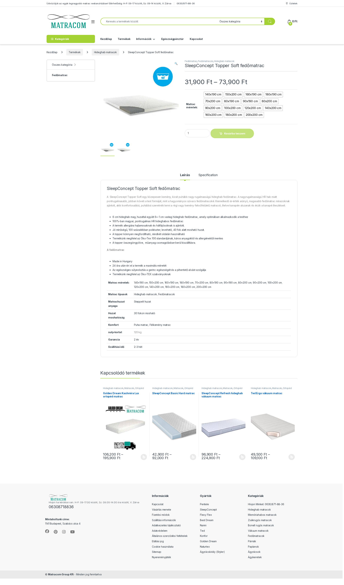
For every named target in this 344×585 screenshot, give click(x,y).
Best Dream (206, 520)
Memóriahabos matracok (262, 514)
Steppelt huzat (142, 301)
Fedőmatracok (205, 61)
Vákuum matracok (258, 530)
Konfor (204, 535)
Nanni (203, 525)
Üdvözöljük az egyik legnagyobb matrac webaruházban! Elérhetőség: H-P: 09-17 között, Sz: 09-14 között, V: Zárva (109, 3)
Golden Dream (208, 541)
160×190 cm (171, 282)
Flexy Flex (206, 514)
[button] (176, 63)
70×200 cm (201, 282)
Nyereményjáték (161, 557)
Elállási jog (158, 541)
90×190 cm (230, 282)
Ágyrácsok (254, 551)
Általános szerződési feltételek (170, 535)
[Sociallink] (47, 531)
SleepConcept (208, 509)
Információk (143, 38)
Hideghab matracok (105, 52)
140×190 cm (141, 282)
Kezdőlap (106, 38)
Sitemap (156, 551)
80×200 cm (245, 282)
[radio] (213, 94)
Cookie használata (162, 546)
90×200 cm (259, 282)
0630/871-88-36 (186, 3)
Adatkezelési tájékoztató (166, 525)
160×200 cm (172, 286)
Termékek (124, 38)
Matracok (129, 388)
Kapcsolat (196, 38)
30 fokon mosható (144, 313)
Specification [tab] (208, 175)
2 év (136, 339)
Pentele (204, 504)
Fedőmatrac (191, 61)
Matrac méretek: (192, 106)
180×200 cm (188, 286)
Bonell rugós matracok (261, 525)
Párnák (252, 541)
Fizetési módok (161, 514)
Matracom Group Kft (61, 574)
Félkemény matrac (160, 324)
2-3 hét (138, 346)
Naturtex (205, 546)
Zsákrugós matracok (260, 520)
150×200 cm (156, 282)
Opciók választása (141, 457)
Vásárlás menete (161, 509)
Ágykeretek (255, 557)
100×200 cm (275, 282)
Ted (202, 530)
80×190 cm (216, 282)
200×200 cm (203, 286)
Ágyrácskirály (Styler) (212, 551)
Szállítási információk (164, 520)
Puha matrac (141, 324)
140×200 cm (156, 286)
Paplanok (253, 546)
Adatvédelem (159, 530)
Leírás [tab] (185, 175)
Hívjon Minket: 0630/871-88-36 (266, 504)
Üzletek (293, 3)
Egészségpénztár (172, 38)
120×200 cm (141, 286)
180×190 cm (187, 282)
